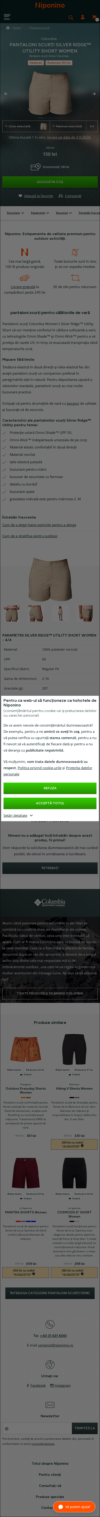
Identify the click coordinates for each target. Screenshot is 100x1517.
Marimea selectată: (75, 126)
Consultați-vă (50, 1486)
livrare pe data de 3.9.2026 (68, 137)
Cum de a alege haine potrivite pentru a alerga (39, 525)
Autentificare (82, 17)
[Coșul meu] (94, 17)
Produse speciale (50, 1497)
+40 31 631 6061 (53, 1336)
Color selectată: (20, 126)
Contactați (50, 1508)
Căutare (71, 17)
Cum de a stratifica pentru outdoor (30, 536)
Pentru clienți (50, 1475)
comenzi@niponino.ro (55, 1345)
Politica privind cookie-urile (39, 768)
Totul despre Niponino (50, 1463)
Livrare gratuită (23, 286)
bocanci (73, 403)
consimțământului (42, 1444)
